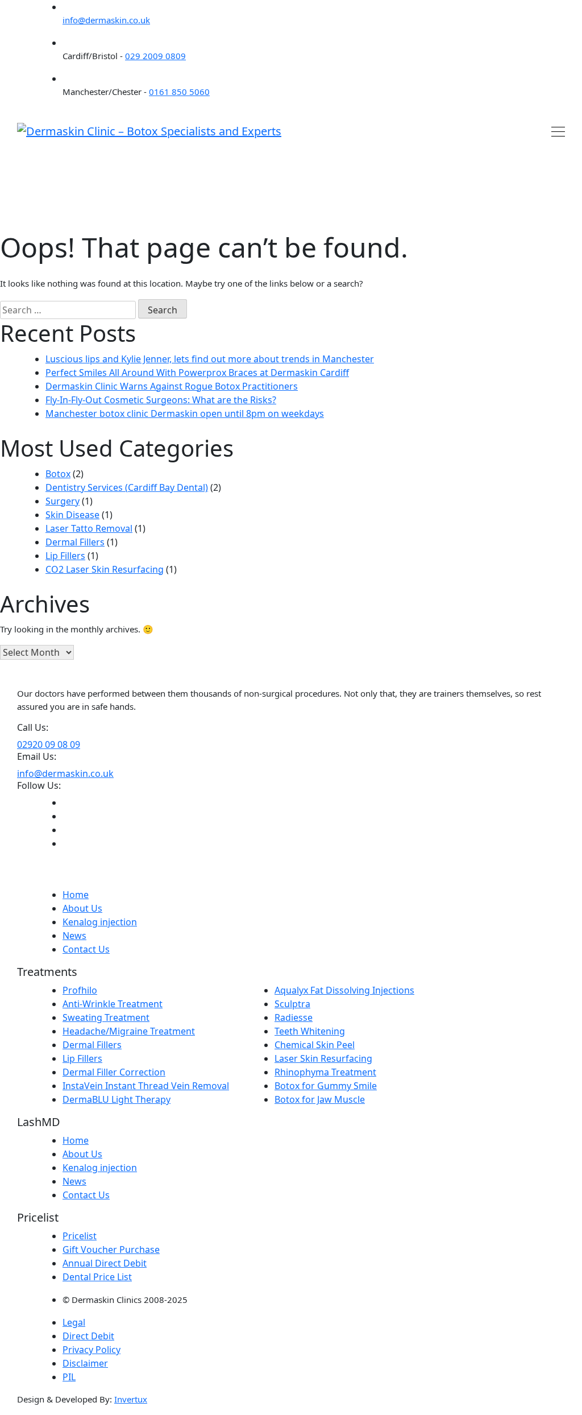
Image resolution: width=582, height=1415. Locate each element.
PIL (69, 1377)
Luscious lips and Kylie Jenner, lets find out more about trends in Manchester (209, 359)
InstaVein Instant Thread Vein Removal (146, 1085)
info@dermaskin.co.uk (106, 20)
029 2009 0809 (155, 55)
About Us (82, 908)
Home (76, 894)
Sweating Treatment (106, 1017)
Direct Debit (88, 1336)
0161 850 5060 (179, 91)
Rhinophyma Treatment (325, 1072)
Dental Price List (97, 1277)
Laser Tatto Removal (88, 528)
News (74, 935)
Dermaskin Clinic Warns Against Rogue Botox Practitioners (171, 386)
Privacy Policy (91, 1349)
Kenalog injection (100, 922)
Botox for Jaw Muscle (320, 1099)
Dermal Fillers (75, 542)
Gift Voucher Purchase (111, 1249)
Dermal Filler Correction (114, 1072)
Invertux (130, 1399)
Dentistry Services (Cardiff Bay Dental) (126, 487)
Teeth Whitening (310, 1031)
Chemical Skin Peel (315, 1045)
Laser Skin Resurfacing (323, 1058)
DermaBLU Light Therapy (117, 1099)
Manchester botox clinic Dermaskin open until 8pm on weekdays (184, 413)
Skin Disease (72, 514)
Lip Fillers (65, 555)
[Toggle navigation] (554, 131)
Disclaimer (85, 1363)
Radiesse (294, 1017)
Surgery (62, 501)
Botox (57, 473)
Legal (74, 1322)
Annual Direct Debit (105, 1263)
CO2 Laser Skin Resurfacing (104, 569)
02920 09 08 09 (48, 744)
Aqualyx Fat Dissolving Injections (344, 990)
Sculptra (292, 1004)
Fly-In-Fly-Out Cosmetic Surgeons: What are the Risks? (160, 400)
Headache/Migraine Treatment (129, 1031)
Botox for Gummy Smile (326, 1085)
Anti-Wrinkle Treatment (113, 1004)
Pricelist (80, 1236)
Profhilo (80, 990)
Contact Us (86, 949)
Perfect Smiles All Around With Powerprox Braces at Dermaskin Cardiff (197, 372)
